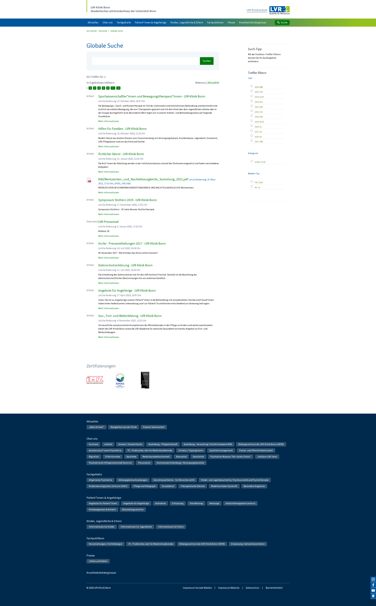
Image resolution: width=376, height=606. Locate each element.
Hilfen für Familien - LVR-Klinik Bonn (122, 129)
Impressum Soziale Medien (197, 588)
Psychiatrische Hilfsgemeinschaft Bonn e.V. (110, 462)
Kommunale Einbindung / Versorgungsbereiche (180, 462)
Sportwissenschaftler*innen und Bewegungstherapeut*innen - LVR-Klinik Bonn (151, 96)
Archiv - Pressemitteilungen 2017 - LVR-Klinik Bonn (132, 243)
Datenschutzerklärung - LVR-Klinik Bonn (125, 265)
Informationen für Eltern (171, 526)
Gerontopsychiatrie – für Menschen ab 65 (174, 480)
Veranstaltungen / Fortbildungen (105, 543)
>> (113, 88)
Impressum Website (228, 588)
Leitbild (108, 444)
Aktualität (213, 83)
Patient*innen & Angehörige (104, 498)
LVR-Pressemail (108, 222)
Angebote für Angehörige (136, 503)
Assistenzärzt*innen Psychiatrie (105, 450)
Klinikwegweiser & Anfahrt (102, 509)
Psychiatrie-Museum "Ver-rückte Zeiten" (230, 456)
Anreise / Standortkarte (130, 444)
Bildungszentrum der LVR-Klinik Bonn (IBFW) (261, 444)
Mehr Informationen (108, 121)
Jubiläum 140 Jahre (267, 456)
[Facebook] (373, 585)
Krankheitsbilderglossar (101, 573)
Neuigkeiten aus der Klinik (123, 427)
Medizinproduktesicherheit (156, 456)
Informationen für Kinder (101, 526)
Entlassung (177, 503)
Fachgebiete (94, 474)
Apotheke (131, 456)
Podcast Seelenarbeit (153, 427)
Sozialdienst (168, 486)
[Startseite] (268, 10)
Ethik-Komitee (112, 456)
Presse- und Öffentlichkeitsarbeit (256, 450)
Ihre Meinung (196, 503)
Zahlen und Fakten (98, 561)
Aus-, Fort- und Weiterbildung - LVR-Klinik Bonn (130, 316)
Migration (94, 456)
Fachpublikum (95, 538)
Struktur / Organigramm (190, 450)
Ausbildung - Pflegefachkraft (162, 444)
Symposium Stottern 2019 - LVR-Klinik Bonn (127, 200)
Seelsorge (214, 503)
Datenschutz (252, 588)
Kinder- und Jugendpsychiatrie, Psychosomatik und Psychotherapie (234, 480)
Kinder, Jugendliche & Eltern (104, 521)
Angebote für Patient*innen (103, 503)
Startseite (103, 31)
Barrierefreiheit (274, 588)
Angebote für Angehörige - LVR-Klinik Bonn (127, 290)
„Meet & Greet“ (96, 427)
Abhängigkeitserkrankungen (133, 480)
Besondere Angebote (254, 486)
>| (118, 88)
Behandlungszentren (132, 509)
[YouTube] (373, 590)
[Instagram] (373, 579)
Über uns (92, 439)
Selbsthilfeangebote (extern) (240, 503)
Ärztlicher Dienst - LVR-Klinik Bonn (121, 154)
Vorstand (93, 444)
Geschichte (198, 456)
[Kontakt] (373, 596)
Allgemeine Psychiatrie (100, 480)
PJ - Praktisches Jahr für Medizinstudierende (150, 450)
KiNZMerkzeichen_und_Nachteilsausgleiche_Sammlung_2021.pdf (143, 179)
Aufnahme (160, 503)
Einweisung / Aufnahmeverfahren (248, 543)
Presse (91, 555)
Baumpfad (181, 456)
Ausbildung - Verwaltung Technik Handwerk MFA (208, 444)
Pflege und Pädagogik (145, 486)
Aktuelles (92, 421)
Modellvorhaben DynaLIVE (224, 486)
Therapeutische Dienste (193, 486)
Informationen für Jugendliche (136, 526)
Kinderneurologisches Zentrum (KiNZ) (108, 486)
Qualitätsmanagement (221, 450)
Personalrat (144, 462)
